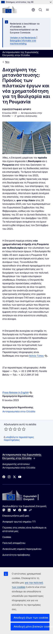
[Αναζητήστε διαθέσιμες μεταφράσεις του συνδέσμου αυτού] (45, 355)
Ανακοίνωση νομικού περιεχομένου (21, 548)
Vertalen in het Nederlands (23, 37)
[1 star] (6, 429)
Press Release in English (15, 392)
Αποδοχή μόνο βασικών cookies (31, 626)
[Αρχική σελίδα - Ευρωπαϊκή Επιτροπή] (9, 9)
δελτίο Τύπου (36, 355)
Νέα (7, 62)
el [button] (33, 10)
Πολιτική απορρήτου (13, 542)
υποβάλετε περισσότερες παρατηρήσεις (19, 438)
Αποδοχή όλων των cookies (31, 617)
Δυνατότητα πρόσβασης (16, 554)
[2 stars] (8, 429)
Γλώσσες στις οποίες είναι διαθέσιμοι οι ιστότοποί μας (24, 529)
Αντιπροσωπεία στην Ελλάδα (18, 411)
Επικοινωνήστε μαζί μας (15, 515)
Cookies (6, 537)
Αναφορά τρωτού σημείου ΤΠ (18, 521)
